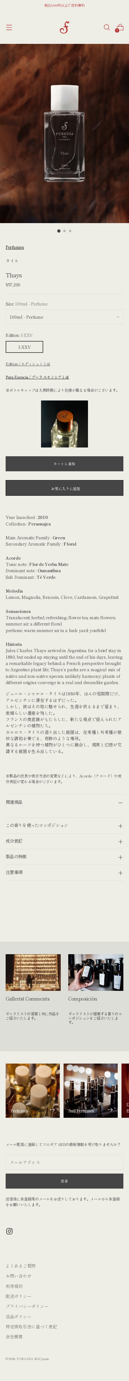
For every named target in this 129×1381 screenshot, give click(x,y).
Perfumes (15, 247)
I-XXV (24, 347)
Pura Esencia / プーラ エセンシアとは (37, 376)
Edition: (19, 335)
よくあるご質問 (21, 1266)
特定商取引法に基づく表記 (31, 1326)
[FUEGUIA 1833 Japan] (64, 27)
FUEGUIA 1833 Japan (33, 1358)
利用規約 (14, 1286)
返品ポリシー (18, 1316)
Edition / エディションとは (28, 363)
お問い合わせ (18, 1276)
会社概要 (14, 1336)
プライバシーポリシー (27, 1306)
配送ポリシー (18, 1296)
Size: (26, 304)
